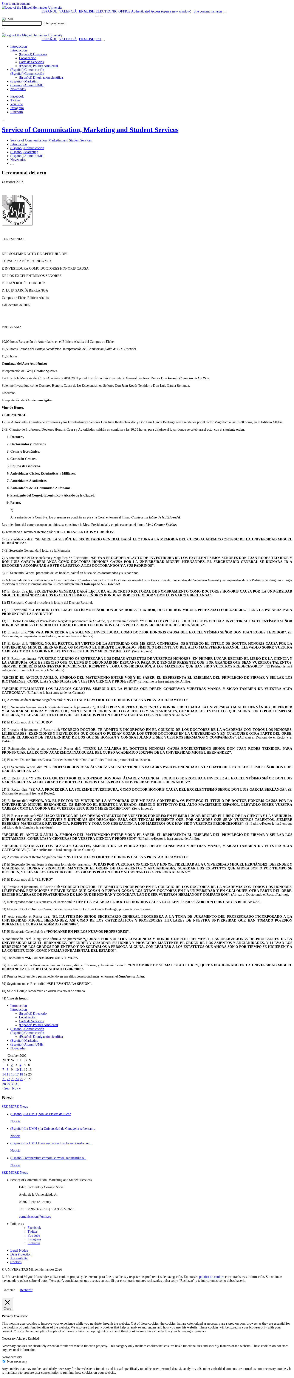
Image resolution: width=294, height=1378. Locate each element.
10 (17, 1069)
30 (12, 1084)
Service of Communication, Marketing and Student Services (90, 129)
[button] (18, 50)
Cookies (16, 1262)
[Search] (3, 28)
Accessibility (19, 1258)
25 (21, 1079)
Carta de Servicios (31, 62)
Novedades (18, 89)
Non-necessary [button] (12, 1357)
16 (12, 1074)
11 (21, 1069)
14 (4, 1074)
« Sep (5, 1088)
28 (4, 1084)
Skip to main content (16, 3)
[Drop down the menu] (101, 16)
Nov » (16, 1088)
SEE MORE (15, 1106)
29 (8, 1084)
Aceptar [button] (9, 1290)
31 (17, 1084)
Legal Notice (19, 1250)
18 (21, 1074)
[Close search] (3, 32)
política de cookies (211, 1277)
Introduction (18, 46)
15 (8, 1074)
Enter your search (54, 23)
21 (4, 1079)
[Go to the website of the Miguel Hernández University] (32, 7)
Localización (27, 58)
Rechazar (26, 1290)
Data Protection (20, 1254)
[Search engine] (224, 12)
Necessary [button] (9, 1338)
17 (17, 1074)
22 (8, 1079)
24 (17, 1079)
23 (12, 1079)
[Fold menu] (103, 40)
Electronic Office (113, 11)
